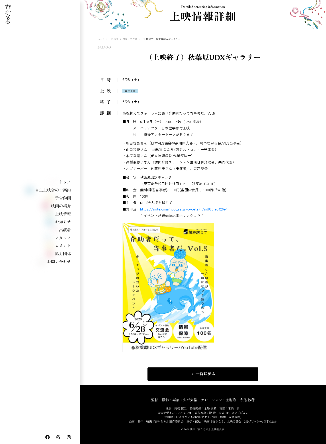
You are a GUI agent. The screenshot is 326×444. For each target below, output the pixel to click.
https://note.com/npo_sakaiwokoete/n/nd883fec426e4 (184, 209)
